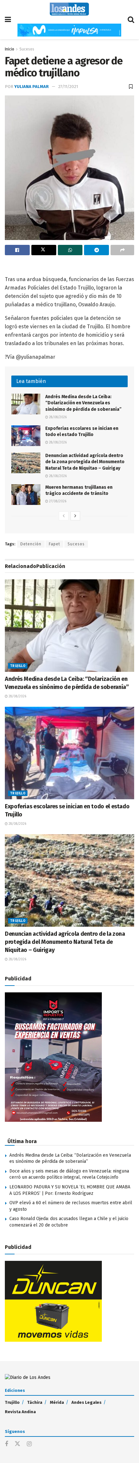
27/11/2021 (68, 86)
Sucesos (26, 49)
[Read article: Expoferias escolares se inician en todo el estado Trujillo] (25, 435)
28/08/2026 (57, 417)
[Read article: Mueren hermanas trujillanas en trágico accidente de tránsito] (25, 494)
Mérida (57, 1402)
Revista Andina (20, 1411)
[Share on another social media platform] (122, 250)
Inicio (9, 49)
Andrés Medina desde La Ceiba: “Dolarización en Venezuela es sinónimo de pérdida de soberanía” (83, 403)
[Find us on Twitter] (17, 1444)
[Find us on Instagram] (29, 1444)
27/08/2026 (57, 501)
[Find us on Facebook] (6, 1444)
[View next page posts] (75, 515)
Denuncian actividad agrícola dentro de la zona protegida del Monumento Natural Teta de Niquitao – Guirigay (84, 462)
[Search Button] (131, 19)
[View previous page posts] (64, 515)
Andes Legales (86, 1402)
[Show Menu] (8, 19)
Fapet (54, 544)
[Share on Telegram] (96, 250)
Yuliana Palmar (31, 86)
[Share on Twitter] (43, 250)
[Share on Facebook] (17, 250)
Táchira (34, 1402)
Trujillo (18, 666)
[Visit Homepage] (69, 9)
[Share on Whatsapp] (70, 250)
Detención (30, 544)
